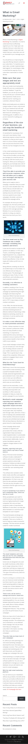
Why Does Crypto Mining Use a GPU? (13, 721)
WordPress (17, 742)
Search (5, 695)
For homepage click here (14, 689)
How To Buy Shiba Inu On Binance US (14, 708)
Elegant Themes (17, 739)
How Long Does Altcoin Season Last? (13, 715)
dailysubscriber (8, 19)
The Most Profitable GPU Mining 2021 (14, 718)
